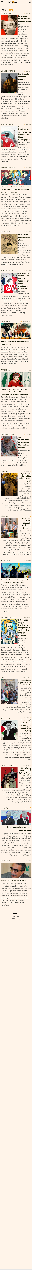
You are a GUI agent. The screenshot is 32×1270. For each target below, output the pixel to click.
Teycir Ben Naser (7, 124)
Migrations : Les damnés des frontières (24, 76)
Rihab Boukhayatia (7, 434)
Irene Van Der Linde (8, 167)
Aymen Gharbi (6, 370)
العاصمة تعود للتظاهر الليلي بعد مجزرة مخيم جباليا (25, 477)
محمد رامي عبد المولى (7, 765)
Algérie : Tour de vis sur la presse (13, 881)
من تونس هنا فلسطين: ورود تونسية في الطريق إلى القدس (24, 771)
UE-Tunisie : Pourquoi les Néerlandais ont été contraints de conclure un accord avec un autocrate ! (15, 189)
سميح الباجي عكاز (6, 718)
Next (13, 919)
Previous (16, 916)
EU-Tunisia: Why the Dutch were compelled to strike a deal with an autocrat (24, 627)
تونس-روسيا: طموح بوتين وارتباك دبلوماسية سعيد (18, 828)
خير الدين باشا (5, 808)
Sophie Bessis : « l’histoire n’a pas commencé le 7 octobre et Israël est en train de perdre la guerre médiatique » (15, 392)
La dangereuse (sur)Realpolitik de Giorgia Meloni (24, 18)
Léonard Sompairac (8, 71)
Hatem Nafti (5, 232)
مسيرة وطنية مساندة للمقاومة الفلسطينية (24, 682)
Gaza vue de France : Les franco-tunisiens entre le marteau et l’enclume (24, 281)
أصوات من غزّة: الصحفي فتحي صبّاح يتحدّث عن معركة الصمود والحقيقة (24, 725)
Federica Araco (6, 13)
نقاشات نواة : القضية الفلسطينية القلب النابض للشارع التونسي (25, 523)
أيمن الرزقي (4, 471)
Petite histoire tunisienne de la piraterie (24, 237)
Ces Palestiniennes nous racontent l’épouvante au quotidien (23, 442)
